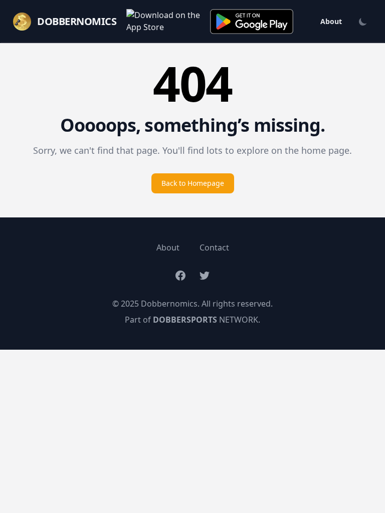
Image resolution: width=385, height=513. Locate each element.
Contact (214, 247)
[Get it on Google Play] (251, 21)
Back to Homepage (192, 183)
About (331, 21)
